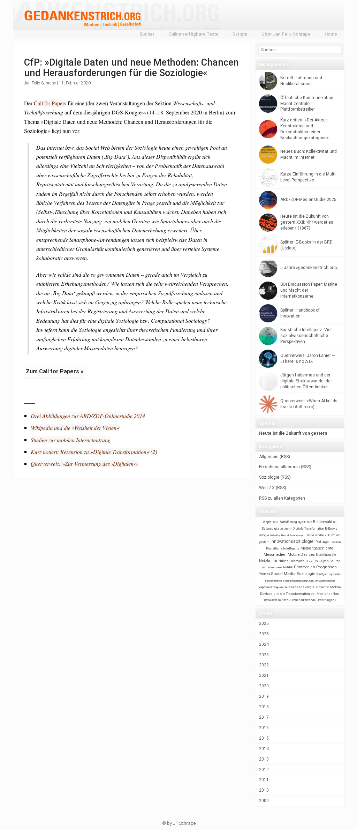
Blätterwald (322, 521)
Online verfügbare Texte (193, 34)
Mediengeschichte (317, 548)
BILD (309, 522)
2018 (264, 706)
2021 (264, 675)
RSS (285, 456)
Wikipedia (278, 587)
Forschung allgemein (279, 466)
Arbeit (276, 522)
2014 (264, 748)
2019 (264, 696)
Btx (334, 522)
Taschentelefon (273, 580)
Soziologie (269, 477)
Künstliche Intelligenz (282, 548)
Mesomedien (275, 554)
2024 (264, 644)
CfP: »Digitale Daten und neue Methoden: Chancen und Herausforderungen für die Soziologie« (131, 67)
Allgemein (269, 456)
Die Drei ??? (285, 529)
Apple (267, 522)
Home (331, 34)
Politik (288, 567)
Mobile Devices (301, 554)
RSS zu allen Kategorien (282, 498)
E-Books (331, 528)
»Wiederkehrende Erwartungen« (314, 600)
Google (264, 535)
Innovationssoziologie (292, 541)
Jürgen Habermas (331, 542)
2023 (264, 654)
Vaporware (265, 587)
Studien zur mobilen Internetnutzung (71, 439)
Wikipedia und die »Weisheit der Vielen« (75, 427)
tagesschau (334, 574)
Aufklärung (288, 522)
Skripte (240, 34)
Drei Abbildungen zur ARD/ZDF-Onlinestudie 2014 (88, 415)
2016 (264, 727)
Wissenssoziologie (299, 587)
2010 (264, 790)
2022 (264, 665)
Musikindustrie (326, 554)
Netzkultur (268, 560)
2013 (264, 759)
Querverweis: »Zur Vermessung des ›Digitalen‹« (84, 463)
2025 (264, 633)
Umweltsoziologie (325, 580)
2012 (264, 769)
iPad (317, 542)
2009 (264, 800)
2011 (264, 779)
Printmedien (304, 567)
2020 (264, 685)
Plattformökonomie (272, 567)
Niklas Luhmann (291, 561)
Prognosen (326, 566)
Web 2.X (267, 487)
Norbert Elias (312, 561)
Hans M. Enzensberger (292, 535)
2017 (264, 717)
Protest (264, 574)
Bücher (146, 34)
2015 (264, 738)
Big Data (302, 522)
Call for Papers (50, 103)
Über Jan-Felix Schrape (286, 34)
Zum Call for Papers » (54, 371)
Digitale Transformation (308, 528)
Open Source (330, 561)
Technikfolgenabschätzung (298, 580)
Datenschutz (270, 528)
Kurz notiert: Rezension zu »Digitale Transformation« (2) (94, 451)
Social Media (283, 573)
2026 (264, 623)
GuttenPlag (275, 535)
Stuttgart (321, 574)
